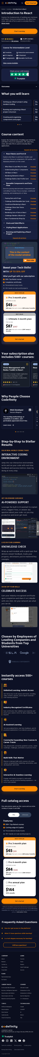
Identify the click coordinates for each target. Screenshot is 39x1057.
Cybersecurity (5, 1015)
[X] (15, 1040)
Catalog (9, 9)
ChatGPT (22, 1009)
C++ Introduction (24, 998)
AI (20, 1012)
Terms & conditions (7, 1045)
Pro (14, 815)
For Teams (4, 979)
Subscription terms (19, 1050)
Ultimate (25, 815)
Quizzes (22, 970)
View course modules (10, 63)
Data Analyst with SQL (7, 996)
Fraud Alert (4, 970)
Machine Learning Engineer (8, 998)
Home (3, 9)
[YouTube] (19, 1040)
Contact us (4, 964)
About (3, 959)
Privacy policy (18, 1045)
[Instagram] (7, 1040)
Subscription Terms (22, 912)
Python (22, 1015)
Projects (22, 964)
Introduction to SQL (25, 990)
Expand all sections (30, 150)
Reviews (4, 961)
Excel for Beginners (25, 996)
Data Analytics (5, 1009)
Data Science (5, 1012)
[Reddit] (23, 1040)
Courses (22, 959)
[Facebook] (3, 1040)
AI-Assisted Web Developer (8, 987)
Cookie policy (27, 1045)
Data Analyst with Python (8, 993)
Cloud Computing (6, 1017)
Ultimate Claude (24, 987)
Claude (22, 1006)
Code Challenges (24, 967)
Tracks (21, 961)
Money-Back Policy (7, 1050)
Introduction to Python (25, 993)
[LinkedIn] (11, 1040)
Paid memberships (6, 977)
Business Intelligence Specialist (9, 990)
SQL (21, 1017)
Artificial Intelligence (7, 1006)
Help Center (4, 967)
